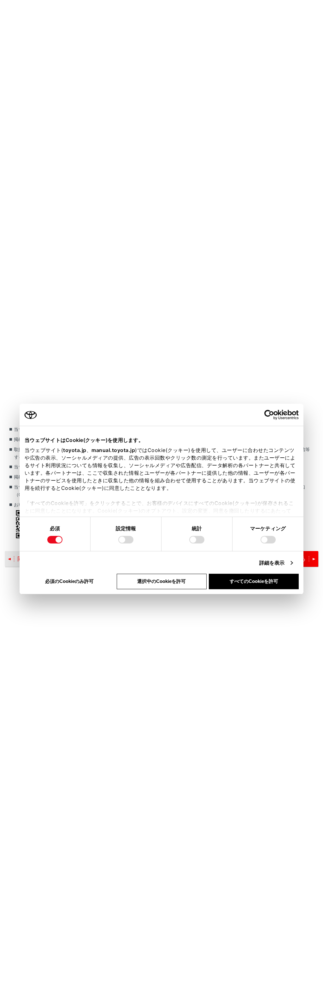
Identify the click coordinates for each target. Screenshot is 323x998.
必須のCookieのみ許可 (69, 581)
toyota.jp (74, 450)
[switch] (125, 539)
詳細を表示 (272, 563)
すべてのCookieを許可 (254, 581)
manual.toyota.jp (113, 450)
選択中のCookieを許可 (161, 581)
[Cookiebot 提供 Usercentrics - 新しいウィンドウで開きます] (271, 415)
